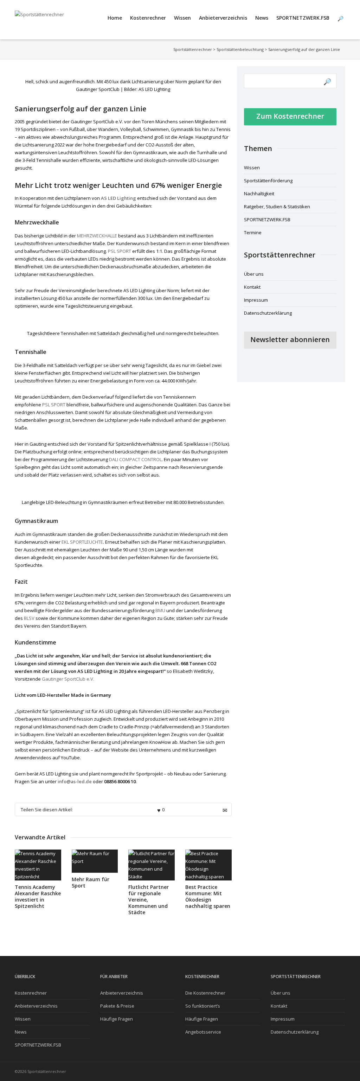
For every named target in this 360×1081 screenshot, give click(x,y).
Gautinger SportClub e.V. (68, 679)
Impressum (256, 300)
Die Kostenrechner (205, 993)
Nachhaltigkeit (259, 193)
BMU (160, 610)
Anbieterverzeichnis (223, 17)
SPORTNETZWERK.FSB (302, 17)
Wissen (182, 17)
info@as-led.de (75, 781)
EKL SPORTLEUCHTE (82, 542)
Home (115, 17)
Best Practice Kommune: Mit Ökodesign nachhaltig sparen (207, 896)
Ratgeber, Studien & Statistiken (277, 206)
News (261, 17)
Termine (253, 232)
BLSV (29, 618)
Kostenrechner (148, 17)
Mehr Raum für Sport (90, 882)
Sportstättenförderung (268, 180)
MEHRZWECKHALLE (97, 235)
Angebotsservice (203, 1032)
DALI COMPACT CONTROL (135, 459)
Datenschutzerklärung (268, 313)
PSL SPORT (119, 251)
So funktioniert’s (202, 1006)
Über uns (254, 274)
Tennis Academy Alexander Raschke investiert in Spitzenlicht (38, 896)
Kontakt (252, 287)
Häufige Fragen (116, 1019)
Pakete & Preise (117, 1006)
